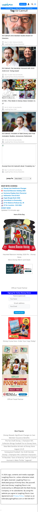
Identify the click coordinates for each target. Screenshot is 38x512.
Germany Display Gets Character (15, 193)
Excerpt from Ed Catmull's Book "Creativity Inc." (19, 166)
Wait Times (19, 8)
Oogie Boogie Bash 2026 (12, 198)
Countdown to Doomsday (13, 200)
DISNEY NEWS (6, 208)
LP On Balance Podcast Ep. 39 (14, 203)
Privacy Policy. (19, 496)
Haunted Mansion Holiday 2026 (15, 191)
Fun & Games (9, 8)
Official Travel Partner (19, 288)
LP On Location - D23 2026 (13, 205)
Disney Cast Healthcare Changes (15, 188)
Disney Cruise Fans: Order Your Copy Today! (19, 341)
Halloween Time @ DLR (12, 195)
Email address (19, 303)
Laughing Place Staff (11, 109)
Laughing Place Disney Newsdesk (14, 44)
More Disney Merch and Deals (19, 260)
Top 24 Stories (28, 8)
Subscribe (23, 4)
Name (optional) (19, 296)
